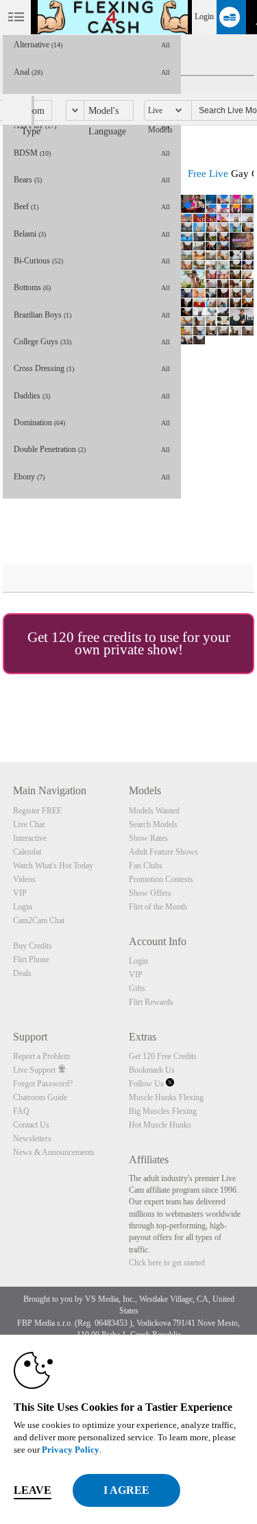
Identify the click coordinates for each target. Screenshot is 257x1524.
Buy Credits (32, 946)
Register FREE (37, 810)
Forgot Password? (43, 1083)
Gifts (137, 988)
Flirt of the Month (158, 907)
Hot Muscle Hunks (160, 1125)
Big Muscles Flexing (163, 1111)
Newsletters (32, 1138)
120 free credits (96, 637)
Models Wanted (154, 810)
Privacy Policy (70, 1449)
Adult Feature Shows (163, 852)
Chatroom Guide (40, 1097)
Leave (32, 1490)
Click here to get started (167, 1262)
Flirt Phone (31, 959)
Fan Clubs (145, 865)
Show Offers (150, 893)
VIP (20, 893)
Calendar (27, 852)
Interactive (30, 838)
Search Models (153, 824)
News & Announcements (54, 1152)
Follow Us (147, 1083)
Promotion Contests (161, 879)
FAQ (21, 1111)
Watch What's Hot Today (53, 865)
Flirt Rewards (151, 1002)
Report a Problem (41, 1056)
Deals (22, 973)
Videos (24, 879)
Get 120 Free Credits (163, 1056)
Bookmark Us (152, 1070)
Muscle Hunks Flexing (166, 1097)
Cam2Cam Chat (38, 920)
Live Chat (29, 824)
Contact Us (31, 1125)
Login (204, 16)
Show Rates (148, 838)
